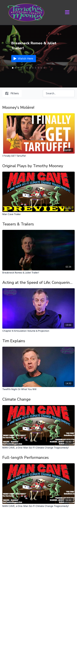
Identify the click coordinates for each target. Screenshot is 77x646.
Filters (15, 93)
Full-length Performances (25, 457)
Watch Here (25, 59)
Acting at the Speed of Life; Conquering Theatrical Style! (38, 282)
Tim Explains (13, 341)
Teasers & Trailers (18, 224)
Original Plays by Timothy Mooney (32, 166)
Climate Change (16, 399)
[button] (15, 68)
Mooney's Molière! (18, 107)
